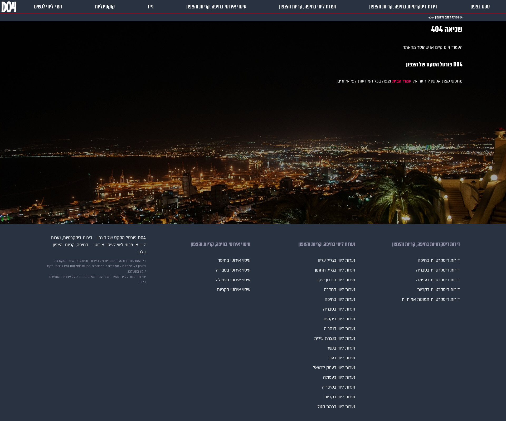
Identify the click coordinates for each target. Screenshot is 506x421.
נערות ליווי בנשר (341, 348)
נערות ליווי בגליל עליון (336, 260)
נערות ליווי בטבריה (339, 309)
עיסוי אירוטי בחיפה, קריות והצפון (216, 6)
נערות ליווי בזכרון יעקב (335, 280)
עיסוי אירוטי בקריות (233, 290)
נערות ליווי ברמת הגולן (336, 407)
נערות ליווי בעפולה (339, 377)
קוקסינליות (105, 6)
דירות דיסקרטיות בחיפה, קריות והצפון (403, 6)
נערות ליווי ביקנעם (339, 319)
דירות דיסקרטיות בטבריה (438, 270)
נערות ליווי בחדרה (339, 290)
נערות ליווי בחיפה (340, 299)
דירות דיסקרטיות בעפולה (438, 280)
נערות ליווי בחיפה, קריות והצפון (307, 6)
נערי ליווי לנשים (48, 6)
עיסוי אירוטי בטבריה (233, 270)
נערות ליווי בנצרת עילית (334, 338)
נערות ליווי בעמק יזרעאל (334, 368)
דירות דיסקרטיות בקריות (438, 290)
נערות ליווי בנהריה (339, 329)
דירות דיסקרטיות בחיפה (439, 260)
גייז (151, 6)
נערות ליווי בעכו (341, 358)
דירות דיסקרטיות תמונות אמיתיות (431, 299)
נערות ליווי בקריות (339, 397)
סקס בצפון (480, 6)
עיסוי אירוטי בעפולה (233, 280)
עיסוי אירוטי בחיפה (233, 260)
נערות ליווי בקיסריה (338, 387)
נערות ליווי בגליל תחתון (335, 270)
